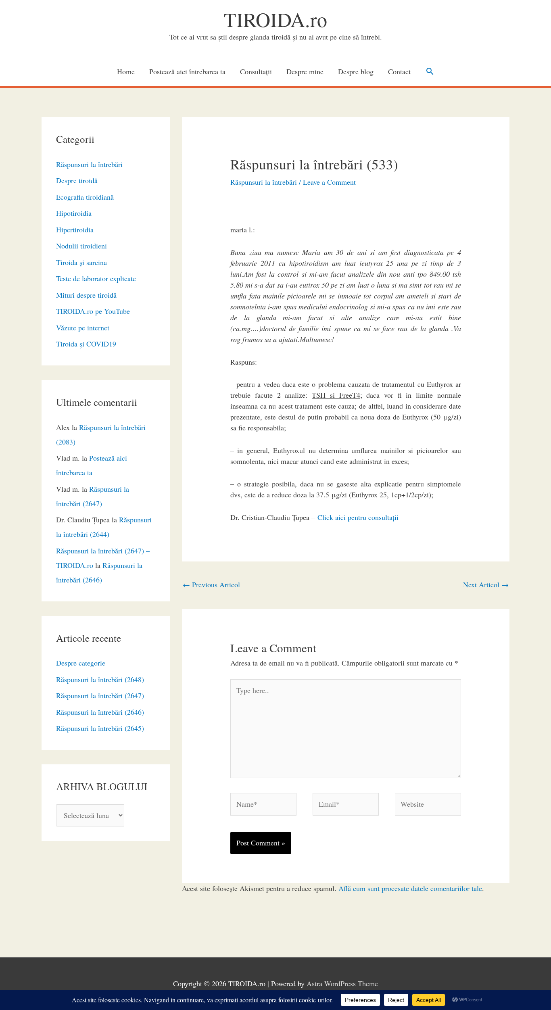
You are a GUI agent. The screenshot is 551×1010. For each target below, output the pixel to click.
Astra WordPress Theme (342, 983)
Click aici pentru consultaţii (358, 517)
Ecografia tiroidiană (85, 197)
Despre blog (356, 71)
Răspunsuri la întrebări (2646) (100, 712)
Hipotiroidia (74, 213)
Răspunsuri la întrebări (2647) (100, 695)
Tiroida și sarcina (81, 262)
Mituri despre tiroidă (86, 295)
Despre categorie (80, 663)
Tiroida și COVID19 (86, 343)
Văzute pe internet (82, 327)
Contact (399, 71)
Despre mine (305, 71)
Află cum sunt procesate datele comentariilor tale (410, 888)
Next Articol (486, 584)
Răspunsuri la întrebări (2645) (100, 728)
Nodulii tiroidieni (81, 245)
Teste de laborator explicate (96, 278)
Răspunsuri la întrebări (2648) (100, 679)
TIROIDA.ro (275, 19)
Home (126, 71)
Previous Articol (211, 584)
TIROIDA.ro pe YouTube (93, 311)
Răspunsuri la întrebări (89, 164)
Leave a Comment (329, 182)
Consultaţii (256, 71)
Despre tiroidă (77, 180)
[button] (429, 71)
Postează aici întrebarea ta (187, 71)
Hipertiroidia (75, 229)
